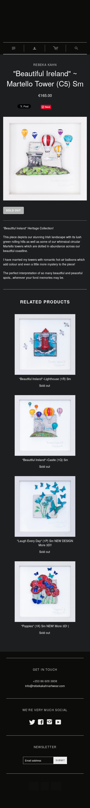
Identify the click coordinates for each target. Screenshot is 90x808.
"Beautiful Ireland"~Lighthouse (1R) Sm (45, 379)
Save (47, 106)
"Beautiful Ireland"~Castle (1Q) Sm (45, 460)
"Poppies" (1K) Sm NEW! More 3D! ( (45, 626)
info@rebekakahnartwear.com (45, 686)
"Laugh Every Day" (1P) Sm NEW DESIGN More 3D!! (45, 543)
